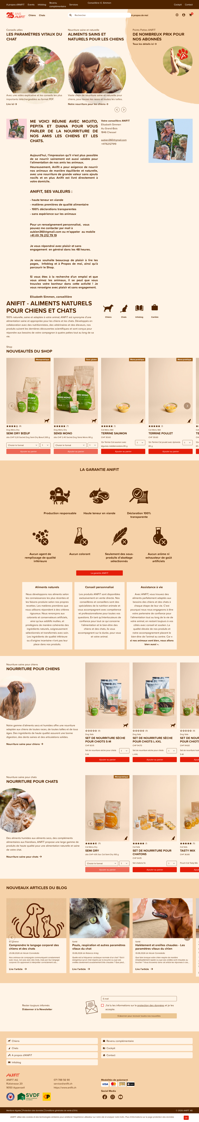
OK (186, 1117)
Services (73, 4)
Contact (189, 4)
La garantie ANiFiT (99, 572)
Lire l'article (16, 969)
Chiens (32, 15)
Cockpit (178, 4)
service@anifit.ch (63, 1083)
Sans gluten (91, 359)
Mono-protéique (137, 359)
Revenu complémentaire (57, 4)
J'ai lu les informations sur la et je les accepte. (139, 1007)
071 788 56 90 (62, 1080)
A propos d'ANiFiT (15, 4)
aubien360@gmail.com (114, 140)
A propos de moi (139, 15)
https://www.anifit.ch (65, 1087)
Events (31, 4)
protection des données (150, 1005)
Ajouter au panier (123, 451)
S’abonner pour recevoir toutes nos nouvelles (139, 1015)
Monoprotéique (42, 359)
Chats (42, 15)
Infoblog (42, 4)
